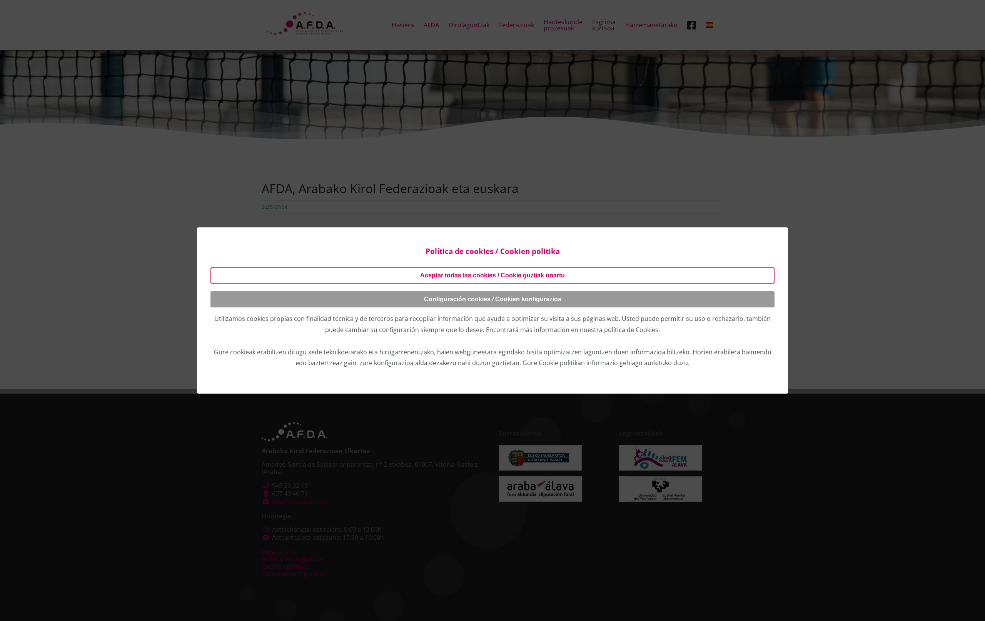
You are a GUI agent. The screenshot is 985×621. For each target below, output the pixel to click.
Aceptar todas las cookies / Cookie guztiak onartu (492, 275)
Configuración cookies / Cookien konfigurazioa (492, 299)
